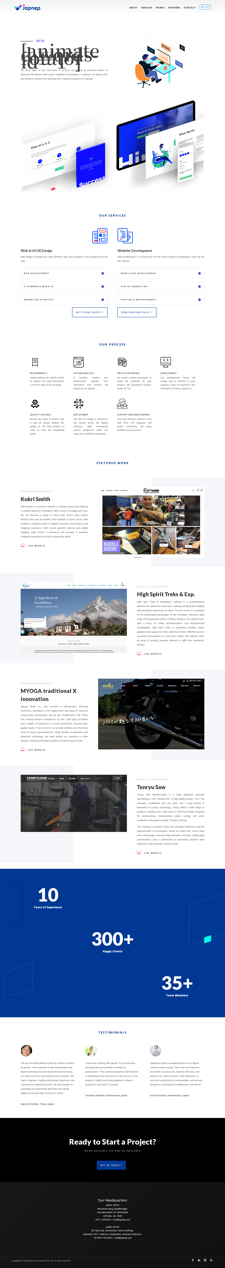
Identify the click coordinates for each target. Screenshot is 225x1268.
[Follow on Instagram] (205, 1260)
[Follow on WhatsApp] (211, 1260)
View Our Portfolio (135, 312)
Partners (174, 7)
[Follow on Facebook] (192, 1260)
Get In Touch (110, 1165)
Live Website (37, 545)
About (133, 7)
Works (160, 7)
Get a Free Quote (88, 312)
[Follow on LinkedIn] (199, 1260)
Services (146, 7)
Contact (190, 7)
